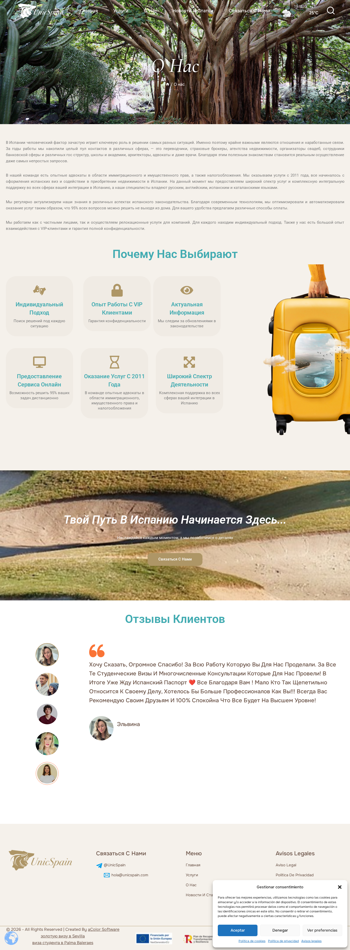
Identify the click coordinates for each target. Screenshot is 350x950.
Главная (89, 11)
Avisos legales (311, 941)
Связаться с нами (249, 11)
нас (193, 885)
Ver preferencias (322, 930)
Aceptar (238, 930)
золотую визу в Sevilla (63, 936)
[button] (339, 887)
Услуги (120, 11)
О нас (150, 11)
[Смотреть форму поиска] (331, 11)
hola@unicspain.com (129, 875)
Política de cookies (252, 941)
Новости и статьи (192, 11)
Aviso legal (286, 865)
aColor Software (103, 929)
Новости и (196, 895)
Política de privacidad (283, 941)
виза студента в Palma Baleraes (62, 942)
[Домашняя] (168, 84)
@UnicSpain (115, 865)
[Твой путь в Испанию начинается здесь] (41, 11)
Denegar (280, 930)
